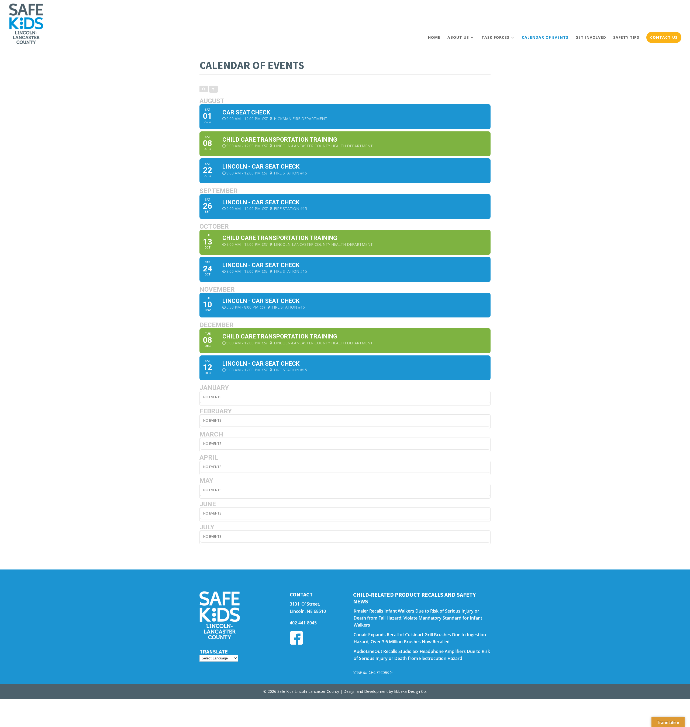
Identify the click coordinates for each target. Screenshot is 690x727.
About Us (458, 37)
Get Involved (590, 37)
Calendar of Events (545, 37)
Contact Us (664, 37)
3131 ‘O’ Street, (305, 604)
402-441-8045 (303, 623)
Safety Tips (626, 37)
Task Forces (495, 37)
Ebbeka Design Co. (410, 691)
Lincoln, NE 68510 (308, 611)
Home (434, 37)
